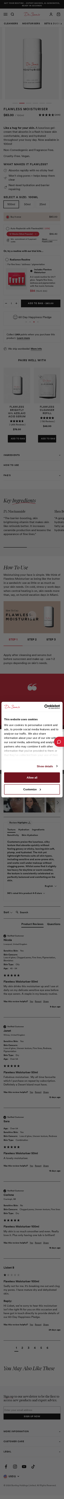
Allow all (32, 777)
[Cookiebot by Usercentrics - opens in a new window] (45, 706)
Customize (30, 789)
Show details (45, 766)
